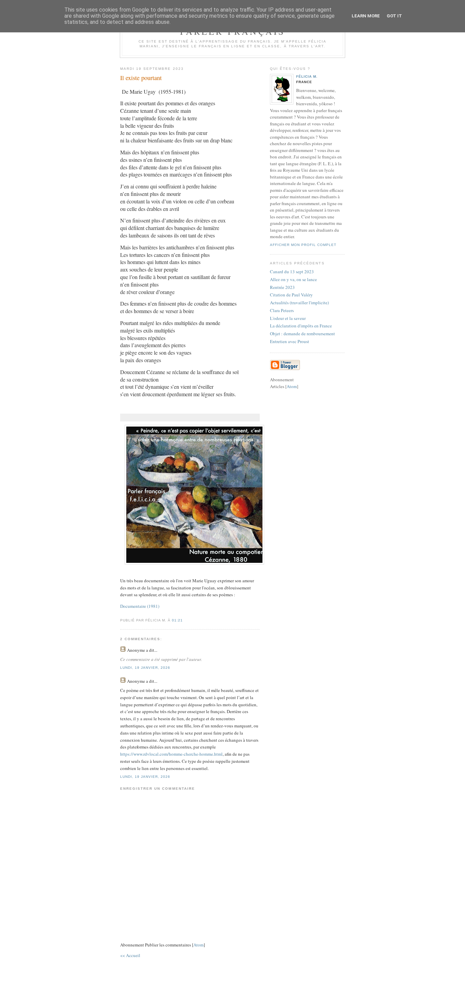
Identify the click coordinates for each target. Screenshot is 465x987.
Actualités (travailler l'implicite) (299, 302)
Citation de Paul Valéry (291, 295)
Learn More (366, 15)
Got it (394, 15)
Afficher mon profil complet (303, 245)
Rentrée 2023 (282, 287)
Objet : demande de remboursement (302, 333)
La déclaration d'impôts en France (301, 326)
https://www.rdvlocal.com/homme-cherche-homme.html (171, 754)
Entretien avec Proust (289, 341)
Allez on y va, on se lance (293, 279)
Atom (198, 945)
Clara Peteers (282, 310)
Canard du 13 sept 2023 (292, 271)
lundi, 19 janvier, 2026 (145, 667)
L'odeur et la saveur (288, 318)
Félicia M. (307, 76)
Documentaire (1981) (139, 606)
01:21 (177, 620)
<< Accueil (130, 955)
